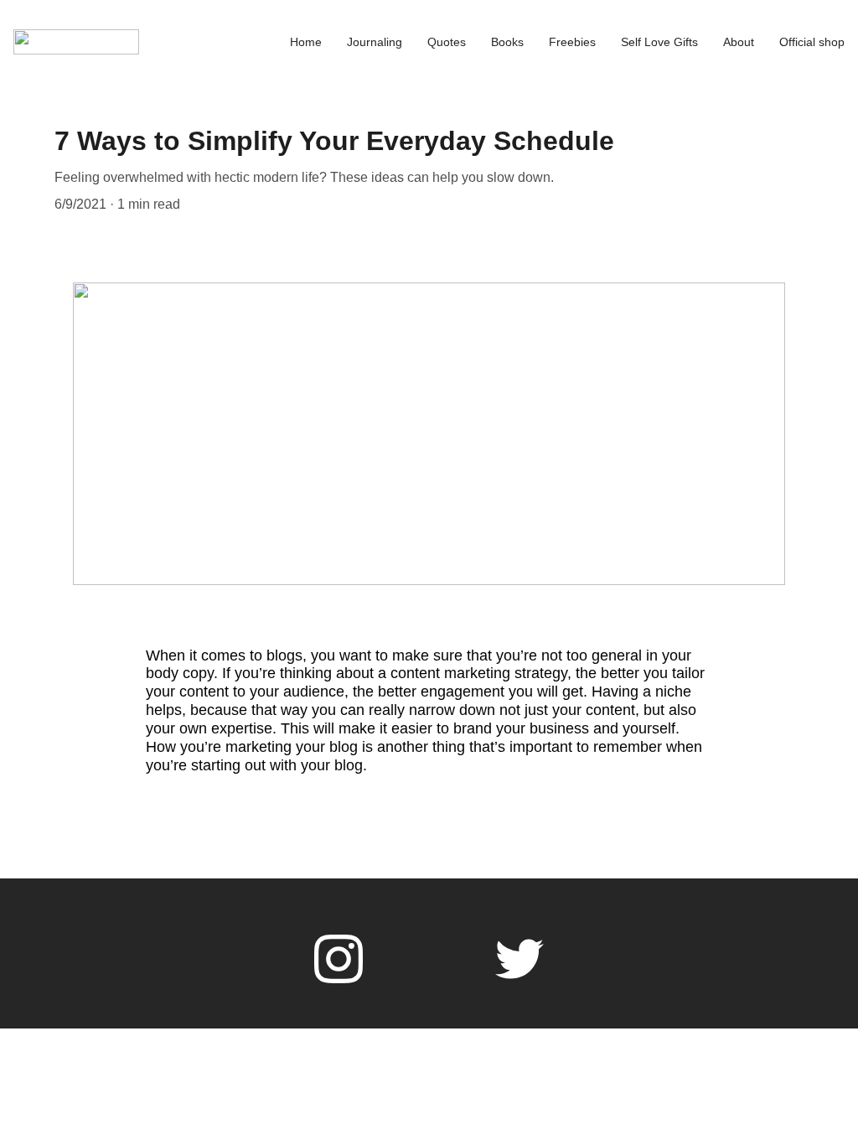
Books (507, 42)
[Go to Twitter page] (519, 959)
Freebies (572, 42)
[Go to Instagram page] (338, 959)
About (738, 42)
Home (306, 42)
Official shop (812, 42)
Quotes (446, 42)
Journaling (374, 42)
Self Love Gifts (659, 42)
